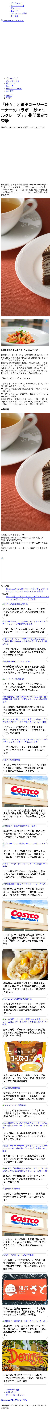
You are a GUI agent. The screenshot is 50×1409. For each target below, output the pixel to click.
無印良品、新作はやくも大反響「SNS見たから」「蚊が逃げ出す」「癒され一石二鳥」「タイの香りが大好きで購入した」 (24, 892)
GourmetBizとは (12, 1390)
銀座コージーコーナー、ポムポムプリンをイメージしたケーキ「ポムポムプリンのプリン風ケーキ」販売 (24, 1159)
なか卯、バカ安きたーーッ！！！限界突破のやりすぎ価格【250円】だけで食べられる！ (24, 1196)
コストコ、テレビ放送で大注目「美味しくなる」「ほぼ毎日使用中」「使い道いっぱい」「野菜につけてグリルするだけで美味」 (24, 939)
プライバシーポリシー (15, 1395)
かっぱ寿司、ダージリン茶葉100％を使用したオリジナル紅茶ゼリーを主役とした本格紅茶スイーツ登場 (24, 1032)
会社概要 (14, 16)
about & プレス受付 (19, 13)
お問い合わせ (11, 1392)
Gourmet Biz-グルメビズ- (14, 1400)
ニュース (14, 11)
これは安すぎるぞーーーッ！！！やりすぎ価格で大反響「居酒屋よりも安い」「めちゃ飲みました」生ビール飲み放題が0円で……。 (24, 1008)
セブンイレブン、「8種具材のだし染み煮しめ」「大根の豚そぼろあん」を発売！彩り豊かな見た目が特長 (24, 652)
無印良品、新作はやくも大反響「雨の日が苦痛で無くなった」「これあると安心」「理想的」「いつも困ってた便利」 (24, 834)
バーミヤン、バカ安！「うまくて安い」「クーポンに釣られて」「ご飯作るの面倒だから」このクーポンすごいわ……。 (24, 687)
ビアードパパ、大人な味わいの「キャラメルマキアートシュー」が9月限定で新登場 (24, 630)
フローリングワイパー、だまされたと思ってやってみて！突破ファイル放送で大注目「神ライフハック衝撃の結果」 (24, 874)
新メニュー (15, 8)
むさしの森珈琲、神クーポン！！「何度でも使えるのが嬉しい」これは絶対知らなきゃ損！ (24, 612)
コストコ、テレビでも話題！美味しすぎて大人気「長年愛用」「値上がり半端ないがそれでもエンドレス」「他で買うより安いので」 (24, 815)
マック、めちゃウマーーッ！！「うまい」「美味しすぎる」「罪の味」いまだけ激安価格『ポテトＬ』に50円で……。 (24, 1113)
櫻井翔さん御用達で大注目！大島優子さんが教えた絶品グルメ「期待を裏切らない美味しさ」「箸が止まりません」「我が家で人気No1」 (24, 987)
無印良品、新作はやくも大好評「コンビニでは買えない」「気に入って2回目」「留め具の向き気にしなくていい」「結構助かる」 (24, 1330)
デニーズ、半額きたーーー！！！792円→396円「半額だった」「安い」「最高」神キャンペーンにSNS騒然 (24, 1378)
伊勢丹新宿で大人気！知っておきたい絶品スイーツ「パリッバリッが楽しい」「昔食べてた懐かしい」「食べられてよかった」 (24, 669)
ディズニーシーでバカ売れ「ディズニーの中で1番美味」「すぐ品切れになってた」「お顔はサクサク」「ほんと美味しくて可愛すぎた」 (24, 1264)
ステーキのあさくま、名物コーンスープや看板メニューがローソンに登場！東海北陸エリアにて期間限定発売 (24, 1078)
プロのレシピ (16, 3)
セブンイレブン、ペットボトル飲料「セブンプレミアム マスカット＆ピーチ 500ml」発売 (24, 750)
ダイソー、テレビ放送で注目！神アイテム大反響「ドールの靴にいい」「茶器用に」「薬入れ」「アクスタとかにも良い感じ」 (24, 854)
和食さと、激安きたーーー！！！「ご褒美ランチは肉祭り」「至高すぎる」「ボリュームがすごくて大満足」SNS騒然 (24, 1311)
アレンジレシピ (17, 6)
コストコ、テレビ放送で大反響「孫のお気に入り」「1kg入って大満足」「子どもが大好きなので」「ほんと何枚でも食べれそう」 (24, 1243)
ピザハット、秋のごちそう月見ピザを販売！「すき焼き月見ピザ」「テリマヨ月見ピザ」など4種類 (24, 730)
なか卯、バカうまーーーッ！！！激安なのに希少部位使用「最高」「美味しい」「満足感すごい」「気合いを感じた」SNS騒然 (24, 1096)
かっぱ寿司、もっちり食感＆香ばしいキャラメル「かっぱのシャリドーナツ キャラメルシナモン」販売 (24, 1136)
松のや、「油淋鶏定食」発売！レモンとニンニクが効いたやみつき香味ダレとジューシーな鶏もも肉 (24, 1179)
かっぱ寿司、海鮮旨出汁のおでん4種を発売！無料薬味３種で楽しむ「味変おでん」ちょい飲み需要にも (24, 710)
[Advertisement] (25, 49)
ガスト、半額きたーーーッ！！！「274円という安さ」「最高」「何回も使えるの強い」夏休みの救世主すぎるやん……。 (24, 768)
